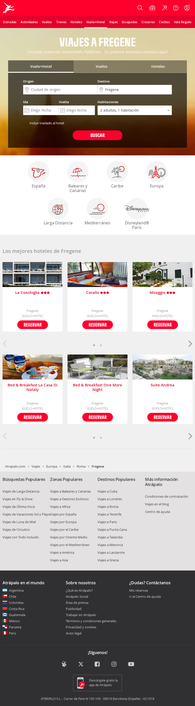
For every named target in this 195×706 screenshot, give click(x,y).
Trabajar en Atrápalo (81, 615)
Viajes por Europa (63, 522)
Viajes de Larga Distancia (21, 491)
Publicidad (74, 608)
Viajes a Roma (108, 506)
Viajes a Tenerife (109, 514)
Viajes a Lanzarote (111, 552)
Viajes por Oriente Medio (68, 537)
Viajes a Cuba (107, 491)
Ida (25, 102)
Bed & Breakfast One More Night (97, 387)
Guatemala (17, 615)
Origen (28, 81)
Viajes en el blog (157, 504)
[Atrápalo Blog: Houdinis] (64, 664)
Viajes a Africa (60, 506)
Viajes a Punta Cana (112, 529)
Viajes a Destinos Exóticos (69, 499)
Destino (104, 81)
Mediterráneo (97, 223)
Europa (157, 186)
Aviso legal (74, 633)
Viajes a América (62, 552)
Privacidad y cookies (81, 627)
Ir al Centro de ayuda (145, 597)
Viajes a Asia (59, 560)
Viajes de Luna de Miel (19, 522)
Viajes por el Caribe (64, 529)
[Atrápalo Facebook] (98, 664)
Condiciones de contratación (166, 496)
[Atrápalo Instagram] (114, 664)
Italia (67, 466)
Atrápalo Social (77, 596)
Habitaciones (108, 102)
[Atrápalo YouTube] (131, 664)
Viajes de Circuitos (16, 529)
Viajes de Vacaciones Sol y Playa (26, 514)
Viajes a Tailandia (110, 537)
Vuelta (64, 102)
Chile (12, 596)
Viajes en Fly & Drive (17, 499)
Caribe (117, 186)
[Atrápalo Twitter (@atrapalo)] (81, 664)
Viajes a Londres (110, 499)
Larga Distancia (58, 223)
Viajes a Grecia (108, 560)
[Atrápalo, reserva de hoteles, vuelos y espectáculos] (9, 8)
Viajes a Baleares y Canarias (70, 491)
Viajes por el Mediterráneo (70, 544)
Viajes (35, 466)
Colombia (16, 602)
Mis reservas (138, 591)
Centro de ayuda (157, 511)
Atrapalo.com (15, 466)
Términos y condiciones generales (91, 621)
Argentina (16, 590)
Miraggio (158, 292)
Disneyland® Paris (137, 225)
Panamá (15, 627)
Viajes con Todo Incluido (21, 537)
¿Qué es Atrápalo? (79, 590)
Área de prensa (77, 602)
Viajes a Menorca (110, 544)
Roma (81, 466)
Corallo (93, 292)
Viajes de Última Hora (19, 506)
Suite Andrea (162, 385)
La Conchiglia (28, 292)
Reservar (33, 324)
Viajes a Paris (107, 522)
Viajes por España (63, 514)
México (14, 621)
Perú (12, 633)
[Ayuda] (176, 8)
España (38, 186)
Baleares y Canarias (77, 188)
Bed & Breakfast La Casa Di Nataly (32, 387)
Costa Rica (16, 608)
